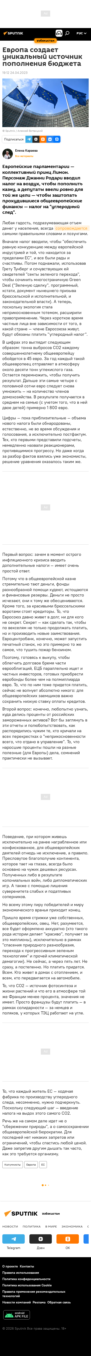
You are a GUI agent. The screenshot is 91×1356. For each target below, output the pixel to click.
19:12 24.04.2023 (15, 73)
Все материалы (24, 156)
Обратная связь (59, 1302)
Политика (32, 1226)
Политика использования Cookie (27, 1285)
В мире (51, 1226)
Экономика (72, 1226)
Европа (31, 1164)
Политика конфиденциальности (26, 1279)
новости (10, 1226)
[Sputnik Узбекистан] (14, 35)
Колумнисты (12, 1164)
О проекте (10, 1266)
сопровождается (72, 228)
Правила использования (20, 1272)
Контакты (27, 1266)
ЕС (43, 1164)
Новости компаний (16, 1302)
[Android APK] (16, 1315)
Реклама (39, 1302)
